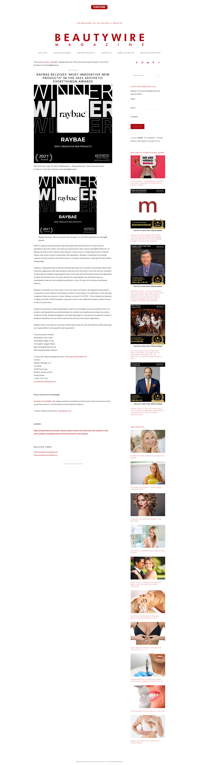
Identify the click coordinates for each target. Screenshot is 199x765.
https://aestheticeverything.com (45, 455)
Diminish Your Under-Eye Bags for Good (147, 457)
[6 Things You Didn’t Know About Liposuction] (148, 473)
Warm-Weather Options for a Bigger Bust (145, 742)
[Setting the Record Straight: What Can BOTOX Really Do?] (148, 602)
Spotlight (78, 464)
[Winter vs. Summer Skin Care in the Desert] (148, 537)
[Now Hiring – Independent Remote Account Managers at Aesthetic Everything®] (148, 167)
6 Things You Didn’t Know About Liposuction (147, 488)
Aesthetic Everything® (42, 401)
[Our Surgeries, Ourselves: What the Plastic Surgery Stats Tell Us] (148, 665)
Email (133, 108)
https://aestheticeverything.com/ (46, 452)
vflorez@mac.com (64, 411)
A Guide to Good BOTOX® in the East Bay (146, 520)
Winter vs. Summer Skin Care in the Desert (147, 552)
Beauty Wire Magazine (99, 40)
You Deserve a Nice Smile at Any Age (148, 711)
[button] (67, 234)
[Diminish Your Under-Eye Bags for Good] (148, 442)
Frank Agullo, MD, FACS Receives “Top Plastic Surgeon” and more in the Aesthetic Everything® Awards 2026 (147, 411)
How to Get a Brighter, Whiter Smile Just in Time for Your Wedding (146, 584)
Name (133, 99)
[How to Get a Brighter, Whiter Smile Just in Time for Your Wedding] (148, 568)
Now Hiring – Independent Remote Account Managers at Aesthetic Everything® (147, 183)
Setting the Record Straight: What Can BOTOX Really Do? (145, 617)
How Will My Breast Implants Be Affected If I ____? (146, 649)
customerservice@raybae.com (45, 381)
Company (134, 117)
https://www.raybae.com (78, 357)
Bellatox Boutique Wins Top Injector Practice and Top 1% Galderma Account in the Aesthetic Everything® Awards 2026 (146, 354)
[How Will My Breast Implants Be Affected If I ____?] (148, 634)
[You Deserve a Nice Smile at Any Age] (148, 697)
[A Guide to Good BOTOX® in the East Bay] (148, 505)
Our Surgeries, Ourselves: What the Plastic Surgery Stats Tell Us (147, 680)
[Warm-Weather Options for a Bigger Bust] (148, 727)
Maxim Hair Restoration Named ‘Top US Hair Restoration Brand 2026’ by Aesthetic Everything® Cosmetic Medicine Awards (146, 238)
